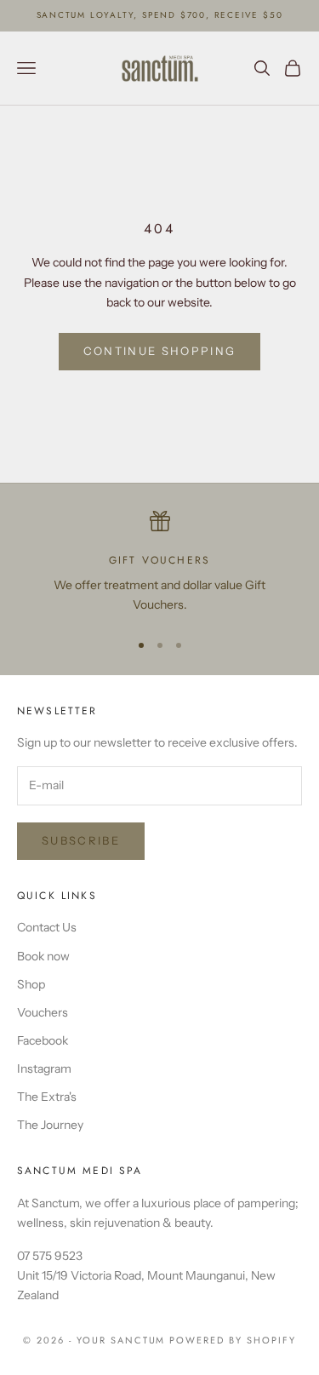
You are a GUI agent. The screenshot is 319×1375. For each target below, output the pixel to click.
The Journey (50, 1124)
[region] (159, 563)
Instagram (44, 1068)
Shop (31, 984)
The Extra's (47, 1096)
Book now (43, 956)
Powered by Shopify (232, 1340)
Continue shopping (159, 351)
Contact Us (47, 927)
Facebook (42, 1040)
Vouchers (42, 1012)
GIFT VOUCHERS (159, 560)
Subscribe (81, 840)
